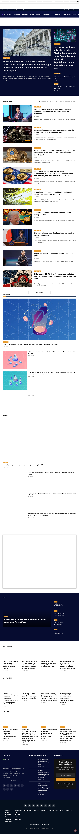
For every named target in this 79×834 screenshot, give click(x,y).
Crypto (9, 14)
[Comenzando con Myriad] (15, 401)
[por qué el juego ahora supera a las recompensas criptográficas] (39, 439)
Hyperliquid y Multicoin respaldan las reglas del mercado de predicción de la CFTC (53, 193)
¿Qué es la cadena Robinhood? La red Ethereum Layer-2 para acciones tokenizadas (30, 344)
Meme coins (73, 101)
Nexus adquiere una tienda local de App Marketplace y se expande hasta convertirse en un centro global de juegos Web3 (52, 514)
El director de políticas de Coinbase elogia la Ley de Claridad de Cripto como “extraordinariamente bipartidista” (54, 153)
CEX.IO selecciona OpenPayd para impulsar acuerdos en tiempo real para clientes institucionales (59, 614)
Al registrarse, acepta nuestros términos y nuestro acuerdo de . (65, 785)
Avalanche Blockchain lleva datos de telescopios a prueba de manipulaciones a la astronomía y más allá (68, 665)
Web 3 (6, 616)
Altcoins (52, 101)
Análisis (32, 14)
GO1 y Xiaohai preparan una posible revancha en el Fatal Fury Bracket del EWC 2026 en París (52, 493)
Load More (39, 292)
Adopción (67, 101)
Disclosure (9, 9)
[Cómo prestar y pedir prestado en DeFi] (71, 621)
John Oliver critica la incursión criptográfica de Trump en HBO (52, 214)
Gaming (56, 84)
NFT (48, 101)
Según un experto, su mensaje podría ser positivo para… (53, 255)
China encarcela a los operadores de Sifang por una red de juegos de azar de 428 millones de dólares (44, 788)
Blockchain (17, 14)
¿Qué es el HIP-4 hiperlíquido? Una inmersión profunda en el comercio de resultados (59, 605)
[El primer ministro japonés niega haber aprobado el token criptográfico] (17, 237)
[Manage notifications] (75, 830)
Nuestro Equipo (47, 14)
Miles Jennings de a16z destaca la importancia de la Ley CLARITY (44, 762)
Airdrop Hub (45, 824)
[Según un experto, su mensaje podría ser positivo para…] (17, 258)
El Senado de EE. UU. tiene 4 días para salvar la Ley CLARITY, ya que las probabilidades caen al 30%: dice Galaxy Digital (55, 276)
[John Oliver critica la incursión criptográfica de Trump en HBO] (17, 217)
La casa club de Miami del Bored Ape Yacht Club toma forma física (25, 620)
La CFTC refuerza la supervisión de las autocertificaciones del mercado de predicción (44, 774)
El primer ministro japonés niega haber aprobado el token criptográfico (54, 234)
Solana (7, 817)
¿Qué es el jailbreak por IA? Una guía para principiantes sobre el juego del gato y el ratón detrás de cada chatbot (51, 373)
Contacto (4, 9)
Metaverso (43, 101)
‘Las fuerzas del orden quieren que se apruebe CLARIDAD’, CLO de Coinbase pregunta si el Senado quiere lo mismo (49, 696)
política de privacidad (17, 9)
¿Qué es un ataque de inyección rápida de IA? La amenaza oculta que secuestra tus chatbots (51, 352)
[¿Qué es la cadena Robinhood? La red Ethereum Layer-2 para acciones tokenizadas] (39, 319)
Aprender (38, 14)
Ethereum (61, 101)
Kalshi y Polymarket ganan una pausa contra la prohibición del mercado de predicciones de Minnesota (52, 111)
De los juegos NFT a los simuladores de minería (64, 87)
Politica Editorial (57, 14)
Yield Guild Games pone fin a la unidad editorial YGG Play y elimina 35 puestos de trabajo (51, 473)
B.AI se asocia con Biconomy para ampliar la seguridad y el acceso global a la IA (48, 664)
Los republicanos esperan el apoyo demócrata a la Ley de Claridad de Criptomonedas (54, 131)
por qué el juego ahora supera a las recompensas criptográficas (24, 465)
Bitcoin (56, 101)
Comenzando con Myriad (35, 393)
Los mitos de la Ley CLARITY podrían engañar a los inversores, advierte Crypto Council (64, 77)
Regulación (25, 14)
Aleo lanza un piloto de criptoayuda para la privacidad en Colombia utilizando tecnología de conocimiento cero (30, 665)
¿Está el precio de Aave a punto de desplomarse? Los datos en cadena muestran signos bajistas (49, 734)
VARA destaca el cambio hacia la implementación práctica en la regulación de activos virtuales (67, 697)
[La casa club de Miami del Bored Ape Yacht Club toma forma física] (27, 613)
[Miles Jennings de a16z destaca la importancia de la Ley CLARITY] (33, 761)
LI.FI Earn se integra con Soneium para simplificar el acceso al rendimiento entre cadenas (11, 665)
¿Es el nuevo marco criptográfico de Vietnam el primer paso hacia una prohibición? (30, 695)
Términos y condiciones (28, 9)
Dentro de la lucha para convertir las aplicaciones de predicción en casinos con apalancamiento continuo (10, 734)
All (39, 101)
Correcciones (67, 14)
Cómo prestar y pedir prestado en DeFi (59, 623)
